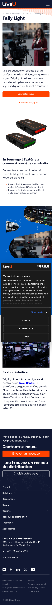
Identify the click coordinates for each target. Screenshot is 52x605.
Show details (37, 312)
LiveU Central (27, 383)
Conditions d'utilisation (12, 580)
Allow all (26, 320)
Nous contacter (10, 557)
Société (6, 511)
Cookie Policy (33, 591)
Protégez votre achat (37, 584)
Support (6, 505)
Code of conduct (9, 591)
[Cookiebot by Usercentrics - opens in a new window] (37, 266)
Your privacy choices (36, 588)
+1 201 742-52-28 (15, 551)
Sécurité (6, 584)
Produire (27, 14)
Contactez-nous (26, 94)
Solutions (7, 493)
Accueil (5, 14)
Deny (26, 336)
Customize (24, 328)
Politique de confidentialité (13, 588)
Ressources (8, 499)
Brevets (31, 580)
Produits (16, 14)
